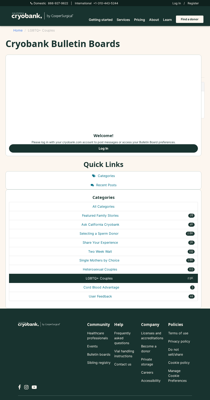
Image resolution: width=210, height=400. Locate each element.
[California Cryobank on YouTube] (34, 387)
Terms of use (178, 333)
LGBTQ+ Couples (139, 278)
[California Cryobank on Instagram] (26, 387)
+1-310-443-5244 (96, 3)
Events (92, 346)
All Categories (103, 206)
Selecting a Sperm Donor (136, 233)
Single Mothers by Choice (136, 260)
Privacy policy (179, 341)
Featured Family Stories (137, 215)
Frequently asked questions (122, 338)
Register (193, 3)
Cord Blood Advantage (138, 287)
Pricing (139, 20)
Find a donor (190, 19)
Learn (167, 20)
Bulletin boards (98, 354)
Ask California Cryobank (137, 224)
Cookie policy (179, 363)
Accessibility (151, 381)
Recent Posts (105, 185)
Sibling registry (99, 363)
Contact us (122, 364)
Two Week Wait (140, 251)
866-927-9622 (51, 3)
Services (123, 20)
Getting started (101, 20)
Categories (106, 176)
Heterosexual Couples (138, 269)
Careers (147, 372)
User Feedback (141, 296)
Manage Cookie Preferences (177, 376)
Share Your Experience (138, 242)
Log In (176, 3)
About (154, 20)
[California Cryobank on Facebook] (19, 387)
